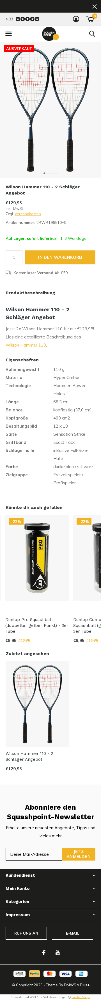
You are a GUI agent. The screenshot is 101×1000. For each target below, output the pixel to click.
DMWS (70, 985)
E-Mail (72, 933)
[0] (90, 19)
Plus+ (84, 985)
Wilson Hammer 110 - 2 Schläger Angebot (29, 756)
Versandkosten (28, 214)
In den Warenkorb (60, 257)
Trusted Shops (81, 997)
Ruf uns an (26, 933)
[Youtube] (58, 952)
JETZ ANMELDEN (78, 854)
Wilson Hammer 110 (26, 345)
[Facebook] (43, 952)
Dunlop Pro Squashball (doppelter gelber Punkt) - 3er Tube (36, 625)
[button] (8, 34)
